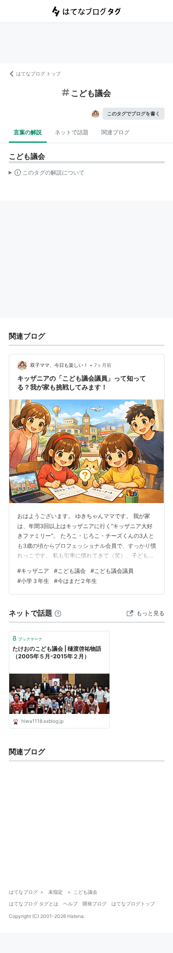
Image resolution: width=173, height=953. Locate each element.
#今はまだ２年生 (75, 580)
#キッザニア (33, 570)
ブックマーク (27, 638)
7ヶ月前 (102, 365)
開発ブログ (94, 904)
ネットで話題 (72, 132)
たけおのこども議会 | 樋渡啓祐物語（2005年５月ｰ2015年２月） (56, 652)
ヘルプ (70, 904)
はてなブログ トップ (38, 74)
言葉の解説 (28, 132)
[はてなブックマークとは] (58, 613)
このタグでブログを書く (133, 113)
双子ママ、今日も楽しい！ (59, 365)
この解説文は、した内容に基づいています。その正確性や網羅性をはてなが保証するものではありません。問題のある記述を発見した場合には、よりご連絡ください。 (47, 174)
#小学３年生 (33, 580)
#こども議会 (70, 570)
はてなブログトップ (133, 904)
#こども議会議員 (112, 570)
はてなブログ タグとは (33, 904)
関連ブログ (115, 132)
